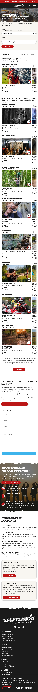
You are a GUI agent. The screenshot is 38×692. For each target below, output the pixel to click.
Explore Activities (7, 636)
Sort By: (23, 54)
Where (3, 29)
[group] (16, 80)
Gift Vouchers (5, 662)
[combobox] (19, 42)
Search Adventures (7, 634)
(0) (36, 6)
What (3, 37)
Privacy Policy (5, 675)
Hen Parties (5, 651)
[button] (35, 66)
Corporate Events (6, 649)
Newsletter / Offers (7, 666)
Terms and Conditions (8, 672)
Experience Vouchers (8, 641)
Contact (3, 664)
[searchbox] (16, 42)
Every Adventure (7, 24)
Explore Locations (7, 639)
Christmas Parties (7, 655)
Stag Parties (5, 653)
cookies (8, 684)
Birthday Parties (6, 647)
